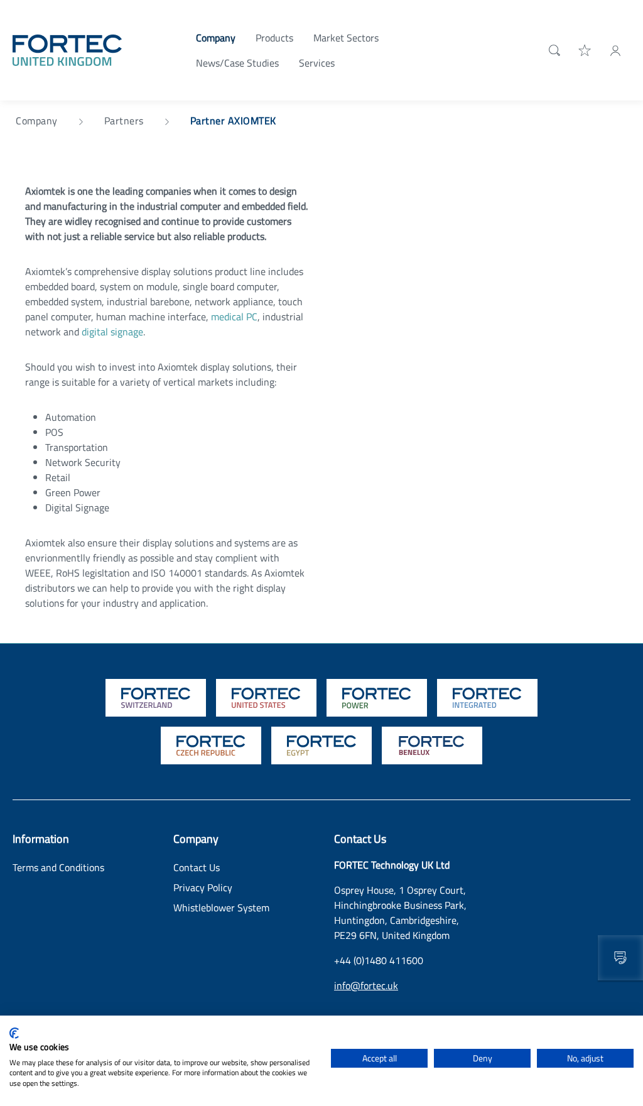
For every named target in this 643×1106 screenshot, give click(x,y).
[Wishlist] (585, 49)
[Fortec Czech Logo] (211, 745)
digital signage (112, 331)
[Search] (552, 50)
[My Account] (615, 49)
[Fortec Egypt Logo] (321, 745)
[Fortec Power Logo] (377, 698)
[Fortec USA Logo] (266, 698)
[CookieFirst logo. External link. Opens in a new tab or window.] (14, 1033)
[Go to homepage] (67, 49)
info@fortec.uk (366, 985)
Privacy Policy (202, 887)
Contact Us (196, 867)
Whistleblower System (221, 907)
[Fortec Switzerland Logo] (155, 698)
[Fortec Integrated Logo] (487, 698)
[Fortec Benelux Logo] (432, 745)
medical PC (234, 316)
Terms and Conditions (58, 867)
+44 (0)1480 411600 (378, 960)
